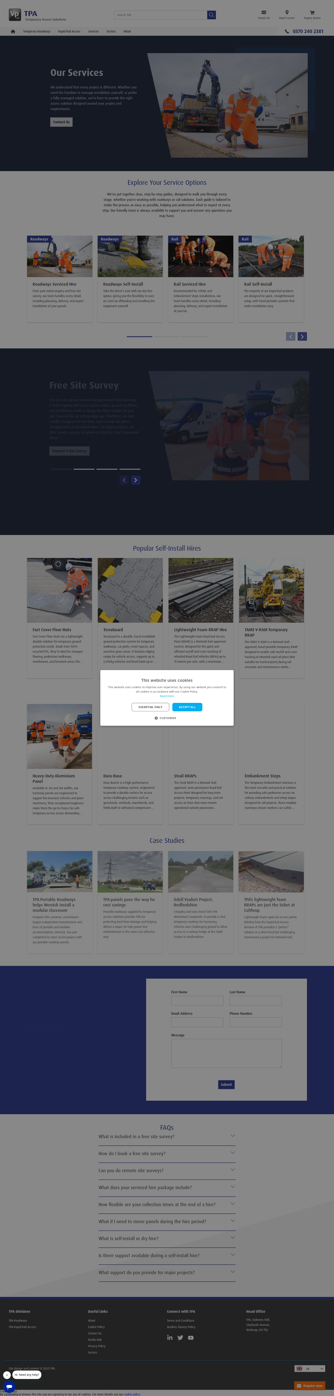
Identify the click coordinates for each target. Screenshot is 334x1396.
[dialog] (167, 698)
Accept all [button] (187, 707)
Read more (167, 696)
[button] (167, 718)
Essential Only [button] (150, 707)
